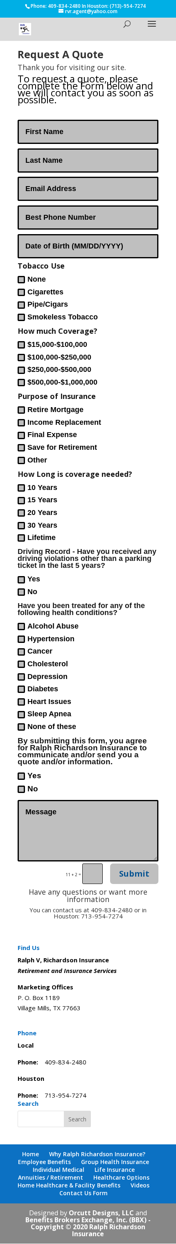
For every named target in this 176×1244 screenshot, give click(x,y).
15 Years (42, 500)
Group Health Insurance (115, 1162)
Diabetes (42, 689)
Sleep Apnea (49, 714)
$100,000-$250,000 (59, 357)
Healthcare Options (121, 1177)
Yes (33, 579)
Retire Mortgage (55, 410)
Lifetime (41, 537)
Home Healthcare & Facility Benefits (69, 1185)
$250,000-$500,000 (59, 369)
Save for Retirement (62, 447)
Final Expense (52, 435)
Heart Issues (49, 701)
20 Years (42, 512)
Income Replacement (64, 422)
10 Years (42, 487)
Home (30, 1154)
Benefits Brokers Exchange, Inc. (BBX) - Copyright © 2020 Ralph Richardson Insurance (88, 1226)
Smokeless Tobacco (62, 317)
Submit (134, 873)
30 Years (42, 525)
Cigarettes (45, 292)
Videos (140, 1185)
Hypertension (50, 639)
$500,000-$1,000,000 (62, 382)
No (32, 592)
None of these (51, 726)
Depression (47, 676)
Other (37, 460)
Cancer (39, 651)
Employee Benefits (44, 1162)
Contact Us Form (83, 1193)
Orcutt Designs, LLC (102, 1212)
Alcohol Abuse (53, 626)
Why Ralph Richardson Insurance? (97, 1154)
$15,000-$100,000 (57, 344)
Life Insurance (115, 1169)
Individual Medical (58, 1169)
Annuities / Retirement (50, 1177)
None (36, 279)
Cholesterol (47, 664)
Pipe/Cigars (47, 304)
